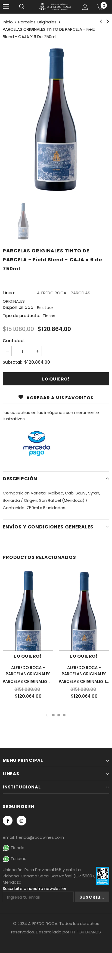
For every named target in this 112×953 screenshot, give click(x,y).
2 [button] (53, 715)
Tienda (17, 847)
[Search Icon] (21, 7)
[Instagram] (21, 820)
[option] (56, 119)
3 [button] (58, 715)
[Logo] (55, 6)
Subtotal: (12, 362)
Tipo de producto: (21, 315)
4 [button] (64, 715)
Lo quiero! (28, 656)
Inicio (8, 22)
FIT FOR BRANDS (85, 932)
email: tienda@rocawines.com (33, 837)
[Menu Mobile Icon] (6, 7)
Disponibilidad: (19, 307)
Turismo (18, 858)
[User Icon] (85, 7)
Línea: (9, 293)
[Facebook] (8, 820)
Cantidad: (14, 341)
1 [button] (47, 715)
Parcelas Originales (37, 22)
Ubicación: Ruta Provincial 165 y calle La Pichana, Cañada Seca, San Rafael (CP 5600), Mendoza (49, 876)
